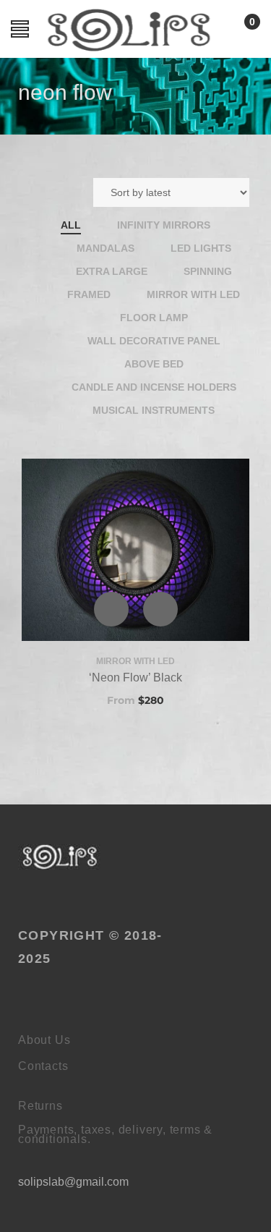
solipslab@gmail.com (73, 1182)
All (71, 225)
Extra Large (111, 271)
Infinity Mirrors (163, 225)
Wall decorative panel (153, 341)
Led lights (201, 248)
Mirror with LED (193, 294)
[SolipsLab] (60, 857)
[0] (237, 33)
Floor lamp (154, 317)
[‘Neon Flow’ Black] (135, 550)
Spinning (208, 271)
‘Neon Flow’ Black (135, 677)
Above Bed (154, 364)
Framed (89, 294)
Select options (160, 609)
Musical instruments (154, 410)
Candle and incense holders (154, 387)
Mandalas (105, 248)
